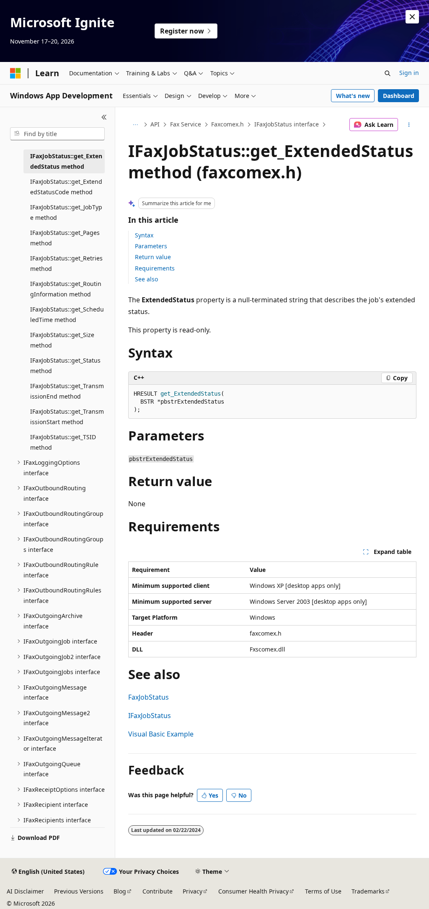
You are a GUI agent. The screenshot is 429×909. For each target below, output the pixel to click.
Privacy (192, 891)
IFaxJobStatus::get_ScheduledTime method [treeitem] (67, 314)
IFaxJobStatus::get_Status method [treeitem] (65, 365)
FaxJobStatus (148, 697)
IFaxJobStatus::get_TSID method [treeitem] (63, 442)
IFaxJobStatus (149, 715)
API (155, 124)
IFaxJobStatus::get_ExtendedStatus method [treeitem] (66, 161)
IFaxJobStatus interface (286, 124)
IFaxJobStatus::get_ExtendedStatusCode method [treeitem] (66, 187)
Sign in (409, 73)
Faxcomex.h (227, 124)
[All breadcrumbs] (135, 124)
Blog (120, 891)
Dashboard (398, 96)
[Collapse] (104, 117)
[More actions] (408, 124)
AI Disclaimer (25, 891)
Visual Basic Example (161, 734)
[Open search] (387, 73)
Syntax (144, 235)
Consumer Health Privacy (253, 891)
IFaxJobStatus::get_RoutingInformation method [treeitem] (65, 289)
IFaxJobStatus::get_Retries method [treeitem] (66, 263)
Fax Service (185, 124)
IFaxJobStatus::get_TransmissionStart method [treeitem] (67, 416)
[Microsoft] (15, 73)
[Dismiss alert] (412, 16)
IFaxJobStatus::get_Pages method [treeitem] (65, 238)
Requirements (155, 268)
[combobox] (57, 134)
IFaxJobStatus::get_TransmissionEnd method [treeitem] (67, 391)
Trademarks (368, 891)
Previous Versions (78, 891)
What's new (353, 96)
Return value (153, 257)
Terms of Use (323, 891)
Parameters (151, 246)
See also (146, 279)
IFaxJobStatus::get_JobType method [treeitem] (66, 212)
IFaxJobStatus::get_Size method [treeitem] (62, 340)
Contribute (157, 891)
